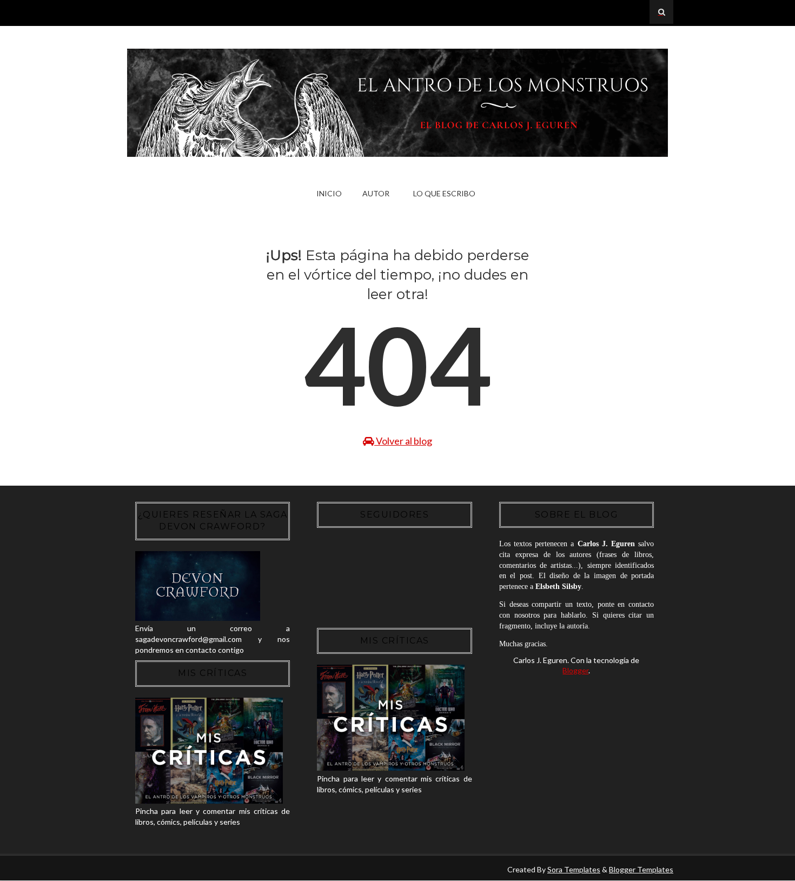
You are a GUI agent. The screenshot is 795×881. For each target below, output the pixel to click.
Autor (375, 193)
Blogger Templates (641, 869)
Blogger (575, 670)
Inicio (329, 193)
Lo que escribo (444, 193)
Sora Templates (573, 869)
